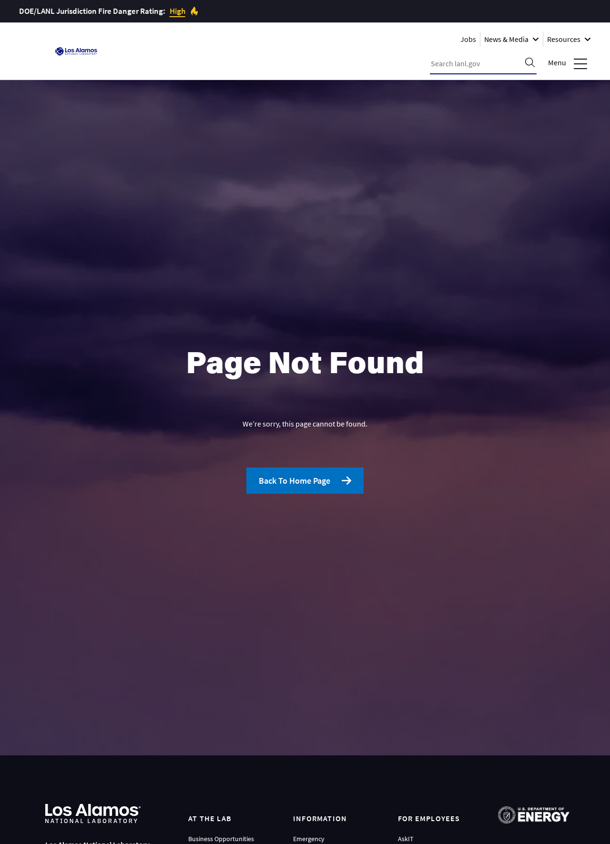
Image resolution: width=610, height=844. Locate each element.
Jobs (468, 39)
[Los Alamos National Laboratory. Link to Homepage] (76, 51)
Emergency (309, 838)
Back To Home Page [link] (294, 480)
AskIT (406, 838)
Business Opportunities (221, 838)
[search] (530, 63)
